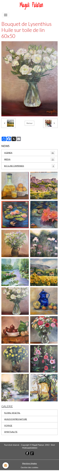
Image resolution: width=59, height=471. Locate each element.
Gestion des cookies (29, 467)
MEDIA (29, 159)
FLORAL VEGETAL (12, 413)
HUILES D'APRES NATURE (15, 419)
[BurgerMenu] (5, 15)
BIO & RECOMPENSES (29, 166)
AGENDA (29, 153)
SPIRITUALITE (10, 432)
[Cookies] (5, 465)
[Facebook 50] (27, 453)
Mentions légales (29, 463)
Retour (29, 123)
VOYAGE (8, 425)
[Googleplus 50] (32, 453)
